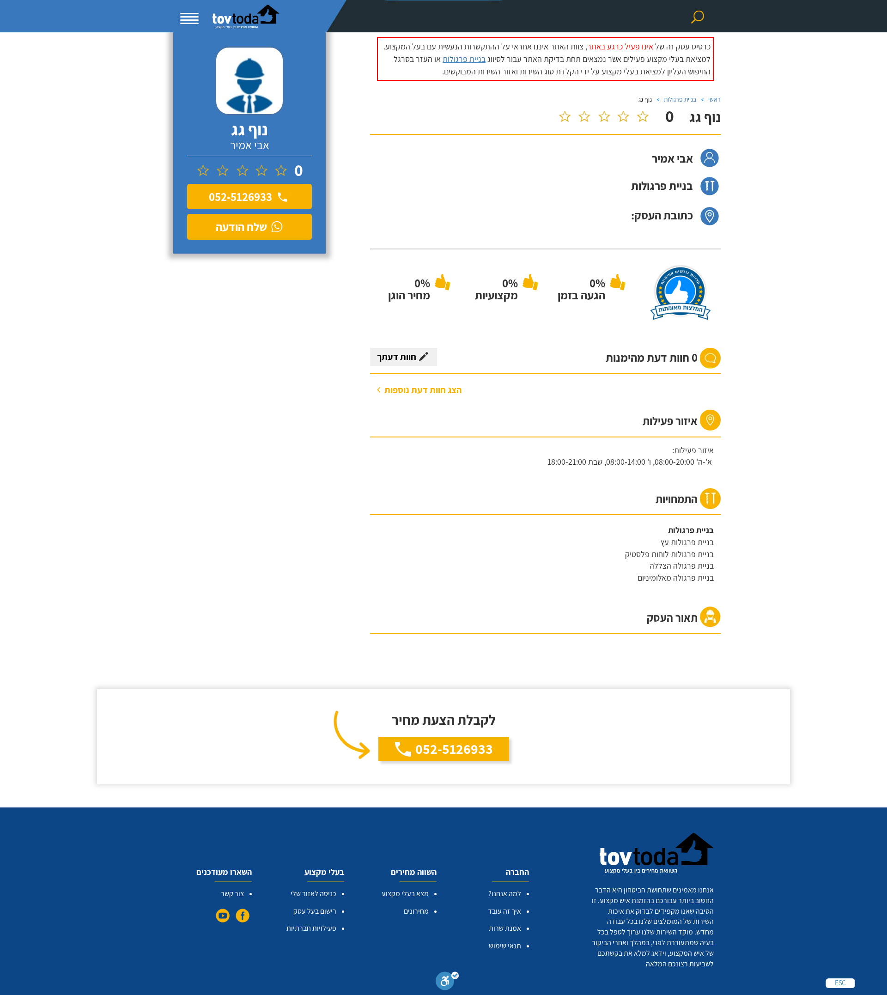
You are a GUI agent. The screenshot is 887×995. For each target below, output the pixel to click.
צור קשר (232, 893)
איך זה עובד (504, 911)
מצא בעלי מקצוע (405, 893)
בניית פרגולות (464, 59)
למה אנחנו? (504, 893)
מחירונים (416, 911)
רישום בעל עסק (314, 911)
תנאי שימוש (505, 946)
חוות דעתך (396, 357)
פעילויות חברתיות (311, 928)
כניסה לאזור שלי (313, 893)
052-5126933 (454, 749)
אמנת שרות (505, 928)
